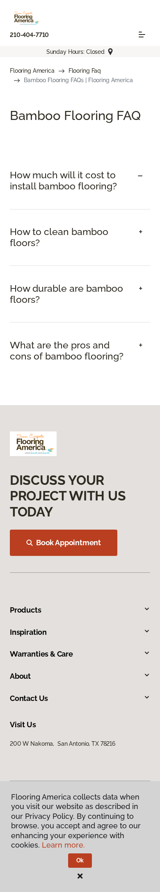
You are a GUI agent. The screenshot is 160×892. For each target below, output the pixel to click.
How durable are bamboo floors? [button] (66, 294)
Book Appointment (68, 542)
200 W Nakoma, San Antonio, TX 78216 (62, 743)
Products (25, 610)
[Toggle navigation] (142, 34)
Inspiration (28, 632)
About (20, 676)
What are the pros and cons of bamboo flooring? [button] (66, 351)
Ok (80, 860)
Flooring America (32, 70)
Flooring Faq (85, 70)
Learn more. (63, 845)
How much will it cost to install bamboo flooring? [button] (63, 180)
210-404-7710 (29, 35)
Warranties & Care (41, 654)
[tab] (80, 181)
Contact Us (29, 698)
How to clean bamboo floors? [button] (59, 237)
